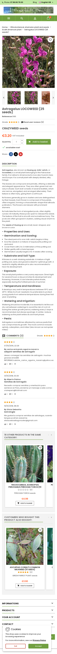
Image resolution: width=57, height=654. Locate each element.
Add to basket (38, 141)
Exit (15, 646)
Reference (7, 116)
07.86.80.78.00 (16, 2)
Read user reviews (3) (33, 122)
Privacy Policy (39, 640)
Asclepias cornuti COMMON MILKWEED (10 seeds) (25, 568)
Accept (38, 646)
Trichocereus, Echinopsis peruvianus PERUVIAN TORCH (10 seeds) (24, 487)
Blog (35, 2)
